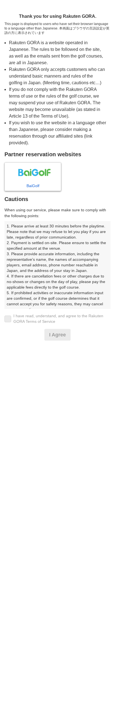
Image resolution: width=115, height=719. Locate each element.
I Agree (57, 335)
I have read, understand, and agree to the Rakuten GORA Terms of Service (58, 319)
